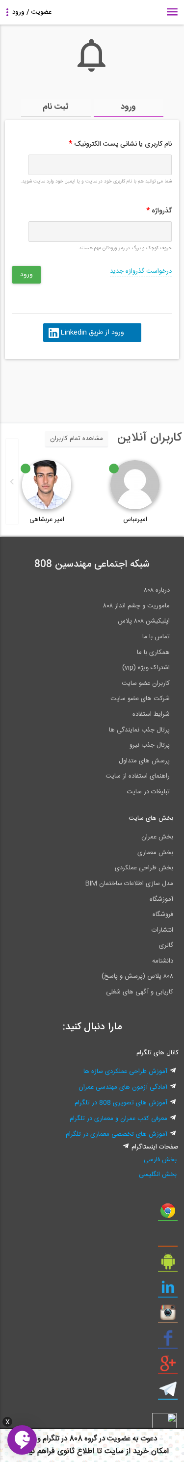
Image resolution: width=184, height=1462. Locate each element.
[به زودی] (50, 386)
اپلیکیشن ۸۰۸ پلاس (144, 621)
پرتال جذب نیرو (150, 745)
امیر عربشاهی (46, 519)
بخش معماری (155, 852)
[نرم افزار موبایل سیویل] (168, 1265)
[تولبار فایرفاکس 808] (168, 1240)
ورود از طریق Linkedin (92, 333)
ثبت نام (56, 107)
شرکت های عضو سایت (140, 698)
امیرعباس (135, 519)
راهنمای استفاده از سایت (137, 776)
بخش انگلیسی (158, 1174)
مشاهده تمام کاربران (76, 438)
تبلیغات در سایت (148, 791)
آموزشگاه (161, 899)
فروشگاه (163, 914)
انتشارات (162, 930)
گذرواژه (159, 211)
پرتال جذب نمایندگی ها (139, 730)
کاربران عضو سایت (146, 683)
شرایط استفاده (151, 714)
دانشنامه (162, 961)
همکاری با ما (153, 652)
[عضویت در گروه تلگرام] (168, 1393)
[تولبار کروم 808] (168, 1214)
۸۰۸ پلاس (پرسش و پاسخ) (137, 976)
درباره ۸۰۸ (157, 590)
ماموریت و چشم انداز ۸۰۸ (136, 605)
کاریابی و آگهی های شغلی (139, 992)
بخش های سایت (151, 818)
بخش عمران (157, 837)
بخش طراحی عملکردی (144, 867)
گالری (166, 945)
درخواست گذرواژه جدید (141, 271)
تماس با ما (156, 636)
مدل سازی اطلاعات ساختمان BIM (129, 883)
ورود (128, 107)
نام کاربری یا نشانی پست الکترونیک (120, 144)
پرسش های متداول (144, 761)
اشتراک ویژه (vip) (146, 667)
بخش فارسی (160, 1159)
